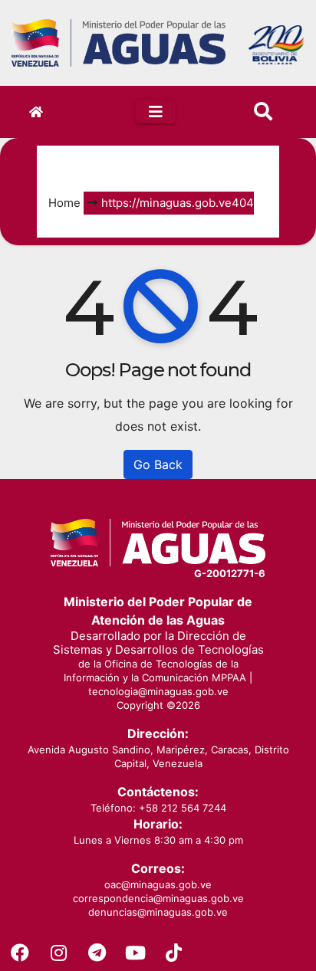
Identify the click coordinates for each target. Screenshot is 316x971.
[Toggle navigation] (155, 111)
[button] (263, 111)
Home (64, 202)
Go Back (158, 464)
